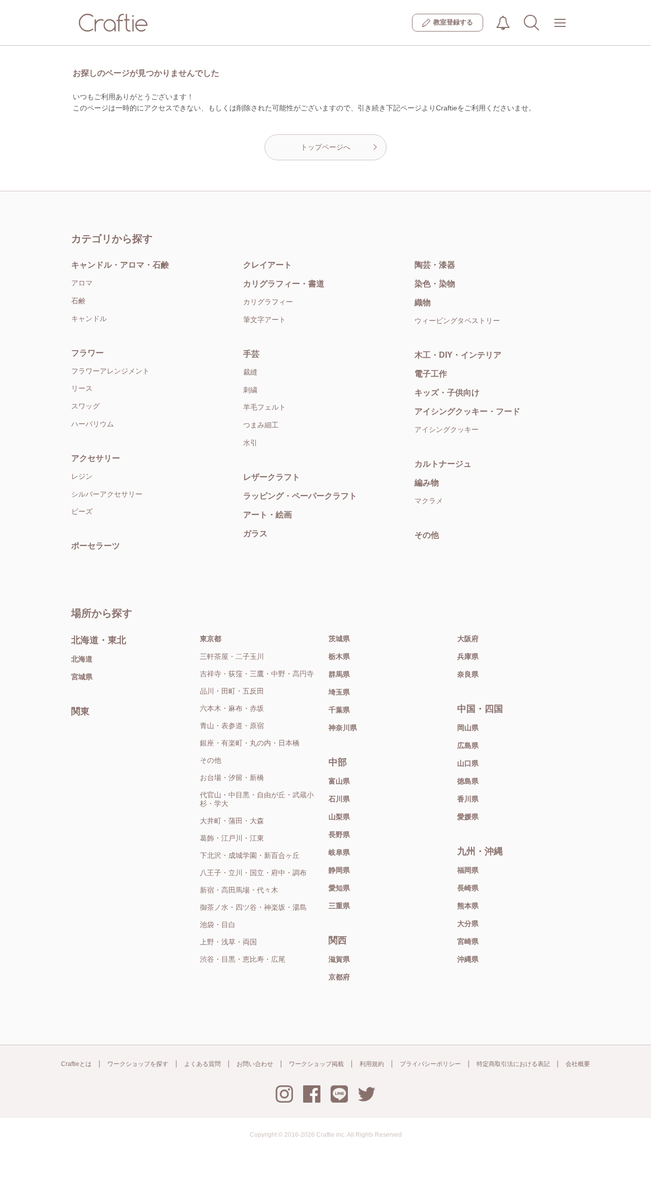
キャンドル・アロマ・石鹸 (120, 265)
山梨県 (339, 817)
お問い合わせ (254, 1064)
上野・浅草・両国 (228, 942)
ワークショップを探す (137, 1064)
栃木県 (339, 656)
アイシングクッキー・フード (467, 411)
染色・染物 (435, 283)
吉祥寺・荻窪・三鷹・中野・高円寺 (257, 674)
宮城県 (82, 677)
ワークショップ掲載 (316, 1064)
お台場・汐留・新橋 (232, 777)
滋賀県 (339, 959)
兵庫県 (468, 656)
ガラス (255, 533)
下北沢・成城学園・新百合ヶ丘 (250, 855)
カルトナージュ (443, 463)
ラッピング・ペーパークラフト (300, 496)
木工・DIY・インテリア (458, 355)
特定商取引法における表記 (513, 1064)
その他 (427, 535)
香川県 (468, 799)
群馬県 (339, 674)
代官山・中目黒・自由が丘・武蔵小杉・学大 (257, 799)
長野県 (339, 834)
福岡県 (468, 870)
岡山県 (468, 728)
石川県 (339, 799)
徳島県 (468, 781)
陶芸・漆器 (435, 265)
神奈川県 (343, 728)
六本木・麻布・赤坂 (232, 708)
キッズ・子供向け (447, 392)
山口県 (468, 763)
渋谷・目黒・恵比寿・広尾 (242, 959)
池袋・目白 (217, 924)
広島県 (468, 745)
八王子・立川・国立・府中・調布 (253, 873)
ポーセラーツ (95, 545)
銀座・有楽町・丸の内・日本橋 (250, 743)
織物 (423, 302)
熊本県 (468, 906)
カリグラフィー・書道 (283, 283)
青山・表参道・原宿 (232, 726)
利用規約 (372, 1064)
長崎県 (468, 888)
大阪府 (468, 639)
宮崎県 (468, 941)
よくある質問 (202, 1064)
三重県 (339, 906)
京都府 (339, 977)
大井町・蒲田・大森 (232, 821)
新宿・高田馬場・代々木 (239, 890)
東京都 (210, 639)
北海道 (82, 659)
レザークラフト (271, 477)
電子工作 (431, 373)
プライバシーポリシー (430, 1064)
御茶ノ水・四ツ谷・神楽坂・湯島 (253, 907)
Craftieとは (76, 1064)
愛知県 (339, 888)
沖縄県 (468, 959)
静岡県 (339, 870)
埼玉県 (339, 692)
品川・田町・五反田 (232, 691)
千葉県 (339, 710)
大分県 (468, 923)
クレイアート (267, 265)
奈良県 (468, 674)
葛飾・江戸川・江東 (232, 838)
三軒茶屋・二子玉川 (232, 656)
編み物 (427, 482)
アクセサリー (95, 458)
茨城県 (339, 639)
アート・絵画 (267, 514)
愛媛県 (468, 817)
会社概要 (578, 1064)
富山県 (339, 781)
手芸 (251, 354)
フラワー (87, 353)
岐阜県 (339, 852)
